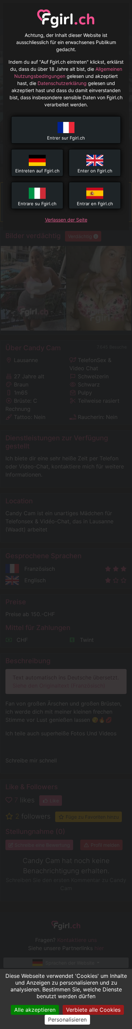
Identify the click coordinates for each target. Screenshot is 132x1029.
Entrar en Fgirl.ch (95, 203)
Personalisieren (67, 1019)
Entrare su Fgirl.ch (37, 203)
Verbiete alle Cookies (93, 1009)
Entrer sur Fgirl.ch (66, 138)
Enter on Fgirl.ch (95, 170)
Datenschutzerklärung (62, 83)
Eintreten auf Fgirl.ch (37, 170)
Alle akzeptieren (35, 1009)
